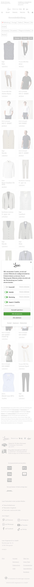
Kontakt (9, 323)
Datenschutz (23, 323)
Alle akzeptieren (17, 314)
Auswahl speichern (17, 310)
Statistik (11, 292)
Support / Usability (14, 302)
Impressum (16, 323)
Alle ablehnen (17, 318)
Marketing (12, 297)
